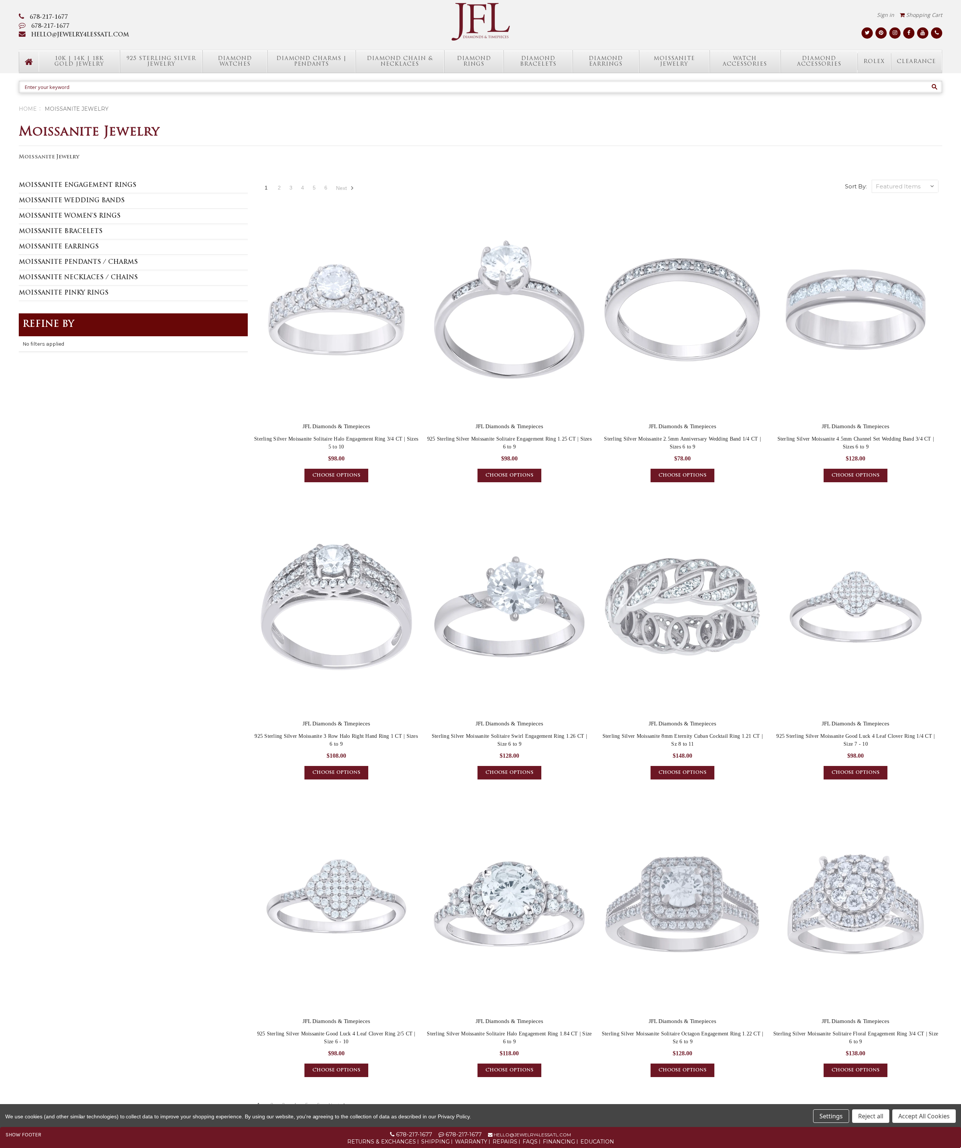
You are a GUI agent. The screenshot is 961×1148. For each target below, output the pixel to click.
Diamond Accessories (819, 61)
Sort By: (856, 186)
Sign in (885, 14)
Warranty (471, 1141)
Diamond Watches (235, 61)
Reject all (870, 1116)
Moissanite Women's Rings (70, 216)
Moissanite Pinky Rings (63, 293)
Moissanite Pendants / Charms (78, 262)
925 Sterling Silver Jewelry (161, 61)
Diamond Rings (474, 61)
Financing (559, 1141)
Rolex (874, 62)
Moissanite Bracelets (60, 232)
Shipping (435, 1141)
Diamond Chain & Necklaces (400, 61)
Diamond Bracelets (538, 61)
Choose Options (336, 475)
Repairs (505, 1141)
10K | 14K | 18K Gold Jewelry (79, 61)
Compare (334, 316)
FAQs (530, 1141)
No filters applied (43, 344)
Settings (831, 1116)
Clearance (916, 62)
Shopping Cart (923, 14)
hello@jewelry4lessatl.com (532, 1134)
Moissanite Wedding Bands (72, 201)
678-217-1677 (49, 17)
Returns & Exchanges (381, 1141)
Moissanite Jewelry (674, 61)
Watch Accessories (745, 61)
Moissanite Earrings (59, 247)
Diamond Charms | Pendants (311, 61)
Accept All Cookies (924, 1116)
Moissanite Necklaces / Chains (78, 278)
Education (597, 1141)
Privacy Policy (454, 1116)
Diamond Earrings (606, 61)
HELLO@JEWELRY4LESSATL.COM (80, 35)
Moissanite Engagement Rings (77, 185)
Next (342, 188)
